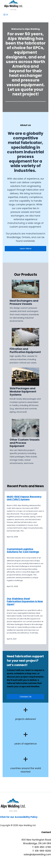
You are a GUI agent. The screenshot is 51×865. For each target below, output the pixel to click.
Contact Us (25, 696)
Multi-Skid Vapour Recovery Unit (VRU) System (24, 498)
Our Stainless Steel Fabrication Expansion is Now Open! (25, 601)
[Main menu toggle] (6, 15)
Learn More (25, 248)
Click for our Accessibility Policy (19, 817)
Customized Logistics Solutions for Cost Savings (23, 550)
